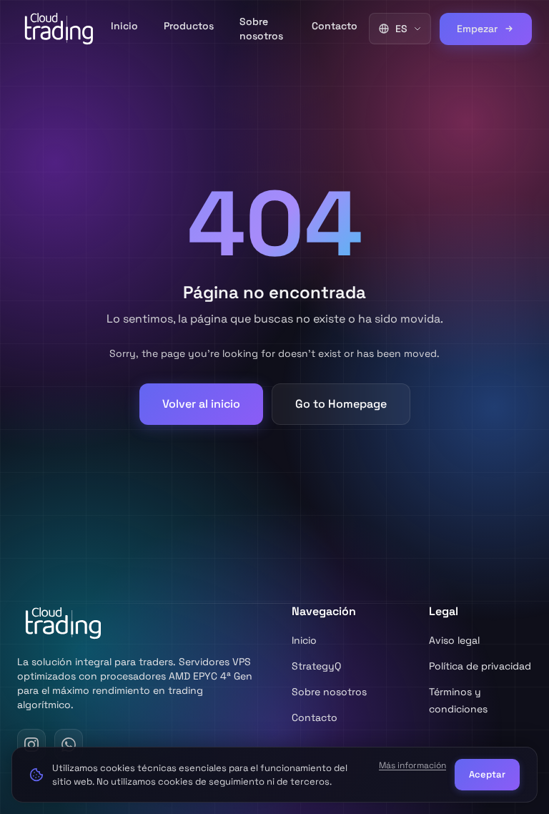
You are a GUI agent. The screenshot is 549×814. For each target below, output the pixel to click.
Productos (189, 25)
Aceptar (487, 774)
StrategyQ (316, 665)
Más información (412, 765)
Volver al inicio (201, 403)
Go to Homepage (341, 403)
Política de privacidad (480, 665)
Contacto (334, 25)
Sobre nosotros (261, 28)
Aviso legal (454, 640)
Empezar (477, 28)
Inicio (124, 25)
